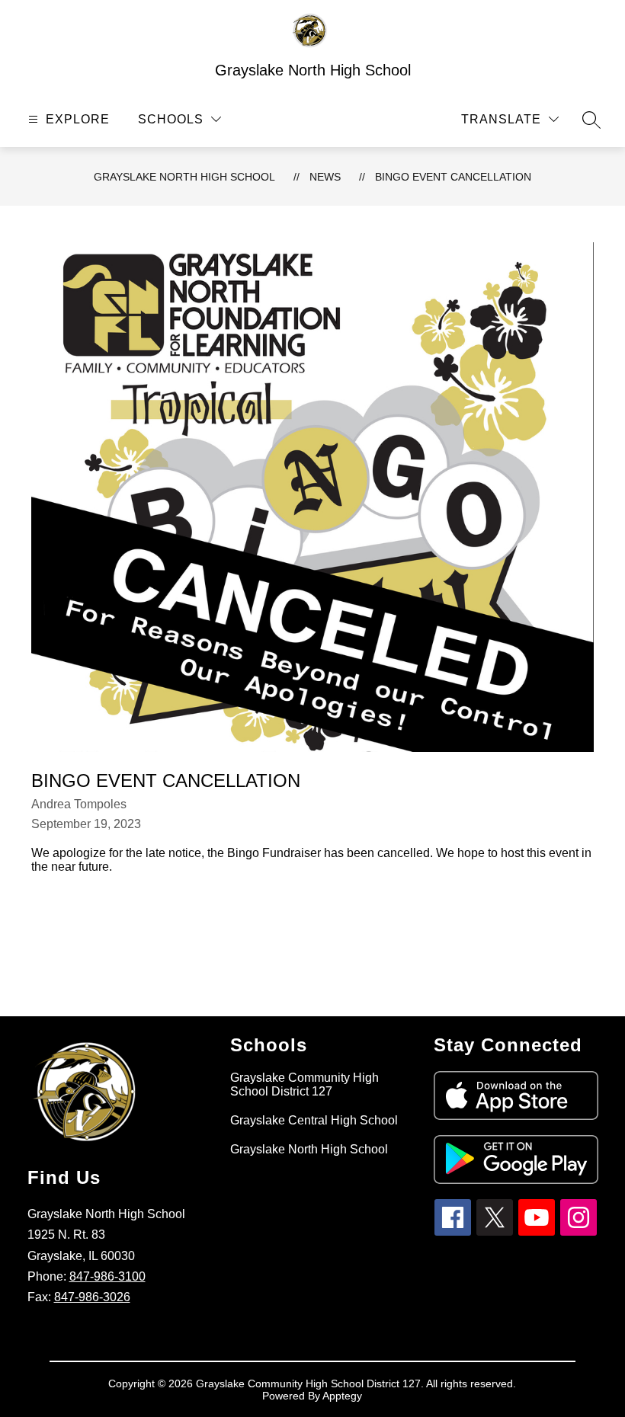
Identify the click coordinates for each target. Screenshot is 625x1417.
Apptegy (342, 1396)
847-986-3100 (107, 1276)
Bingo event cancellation (453, 177)
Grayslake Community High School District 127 (304, 1084)
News (325, 177)
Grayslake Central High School (314, 1120)
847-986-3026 (92, 1297)
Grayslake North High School (184, 177)
